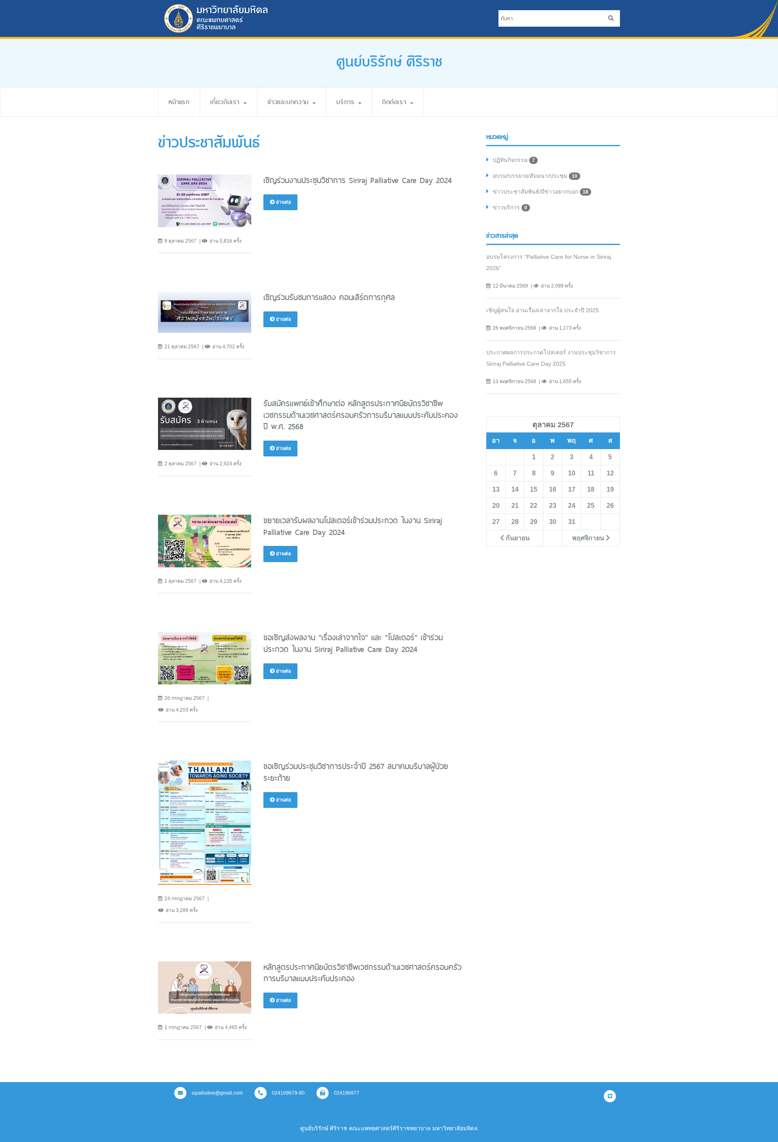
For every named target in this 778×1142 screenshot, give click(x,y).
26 (610, 505)
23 (552, 505)
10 (571, 473)
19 (610, 489)
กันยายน (517, 537)
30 (552, 521)
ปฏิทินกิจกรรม (514, 160)
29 (533, 521)
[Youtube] (610, 1096)
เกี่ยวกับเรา (226, 101)
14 (515, 489)
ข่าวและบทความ (289, 101)
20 (496, 505)
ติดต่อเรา (395, 101)
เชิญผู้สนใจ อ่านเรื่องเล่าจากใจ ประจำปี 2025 (542, 310)
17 (571, 489)
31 (571, 521)
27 (496, 521)
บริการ (346, 101)
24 (571, 505)
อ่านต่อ (283, 202)
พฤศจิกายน (589, 537)
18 (590, 489)
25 (590, 505)
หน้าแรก (179, 101)
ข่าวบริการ (510, 207)
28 (515, 521)
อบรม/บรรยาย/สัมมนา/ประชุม (535, 176)
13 (496, 489)
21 (515, 505)
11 (591, 473)
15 (533, 489)
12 (610, 473)
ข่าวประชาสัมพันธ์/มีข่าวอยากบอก (540, 191)
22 (533, 505)
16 (552, 489)
